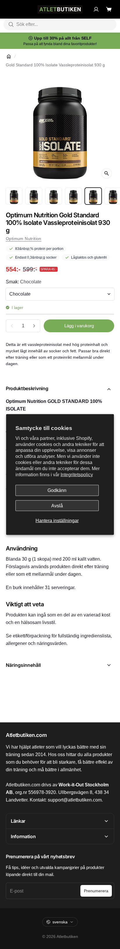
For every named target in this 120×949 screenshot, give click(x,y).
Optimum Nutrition (23, 238)
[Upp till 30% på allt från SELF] (60, 41)
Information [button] (23, 836)
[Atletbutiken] (60, 9)
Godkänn (56, 490)
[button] (60, 389)
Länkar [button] (18, 821)
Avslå (57, 505)
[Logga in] (96, 9)
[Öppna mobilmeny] (8, 9)
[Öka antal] (34, 326)
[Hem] (9, 56)
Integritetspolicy (77, 474)
